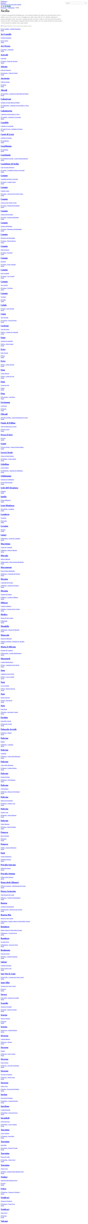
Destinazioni (11, 7)
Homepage (4, 7)
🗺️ (3, 6)
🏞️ (8, 6)
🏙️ (10, 6)
